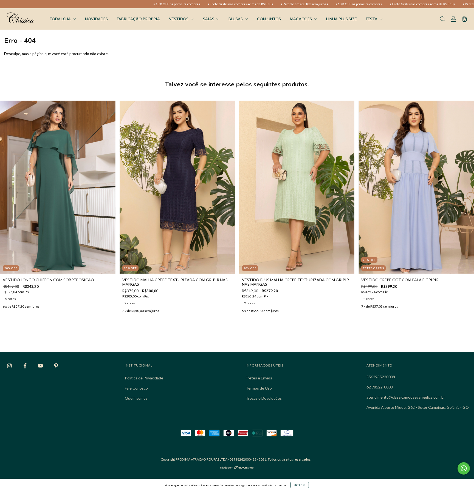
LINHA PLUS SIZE (341, 18)
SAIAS (209, 18)
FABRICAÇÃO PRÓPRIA (138, 18)
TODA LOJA (60, 18)
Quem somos (136, 398)
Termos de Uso (259, 388)
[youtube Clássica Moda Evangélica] (41, 366)
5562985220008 (380, 376)
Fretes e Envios (259, 378)
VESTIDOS (179, 18)
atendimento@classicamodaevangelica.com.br (405, 397)
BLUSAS (236, 18)
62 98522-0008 (379, 387)
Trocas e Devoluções (264, 398)
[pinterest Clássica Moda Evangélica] (56, 366)
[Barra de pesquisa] (442, 19)
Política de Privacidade (144, 378)
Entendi (300, 485)
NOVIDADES (96, 18)
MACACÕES (301, 18)
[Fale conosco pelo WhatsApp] (464, 468)
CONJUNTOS (269, 18)
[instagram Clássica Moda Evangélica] (10, 366)
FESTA (372, 18)
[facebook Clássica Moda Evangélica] (25, 366)
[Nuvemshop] (237, 468)
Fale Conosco (136, 388)
